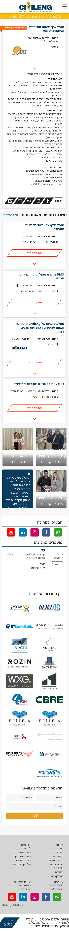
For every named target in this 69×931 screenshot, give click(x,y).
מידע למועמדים (21, 852)
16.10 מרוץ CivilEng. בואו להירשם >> (34, 16)
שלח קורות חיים (35, 252)
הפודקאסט (57, 876)
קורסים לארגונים (54, 889)
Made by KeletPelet (13, 905)
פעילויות (58, 852)
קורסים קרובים (55, 885)
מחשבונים (25, 885)
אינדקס (59, 872)
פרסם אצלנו (56, 864)
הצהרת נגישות (55, 860)
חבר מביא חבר (22, 860)
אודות (60, 848)
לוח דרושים (24, 848)
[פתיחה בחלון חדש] (11, 200)
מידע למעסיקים (21, 856)
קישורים (26, 889)
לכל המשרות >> (10, 214)
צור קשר (58, 868)
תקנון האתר (56, 856)
